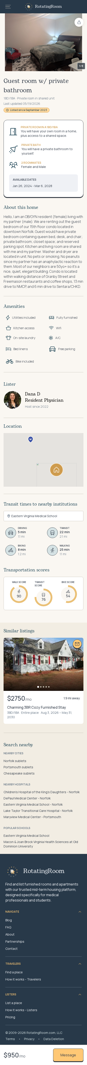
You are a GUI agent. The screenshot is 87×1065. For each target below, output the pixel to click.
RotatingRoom (48, 7)
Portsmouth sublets (18, 767)
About (9, 934)
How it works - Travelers (23, 979)
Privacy (29, 1039)
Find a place (14, 972)
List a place (13, 1003)
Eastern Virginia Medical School (26, 835)
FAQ (8, 927)
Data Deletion (54, 1039)
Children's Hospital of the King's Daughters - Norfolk (42, 792)
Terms (10, 1039)
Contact (11, 948)
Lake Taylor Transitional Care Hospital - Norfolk (38, 811)
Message (68, 1055)
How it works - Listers (21, 1010)
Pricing (10, 1017)
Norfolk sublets (15, 761)
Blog (8, 920)
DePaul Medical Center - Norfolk (27, 798)
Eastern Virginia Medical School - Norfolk (33, 804)
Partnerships (14, 941)
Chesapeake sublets (19, 773)
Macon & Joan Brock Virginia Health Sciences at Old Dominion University (41, 844)
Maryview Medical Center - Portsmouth (32, 817)
